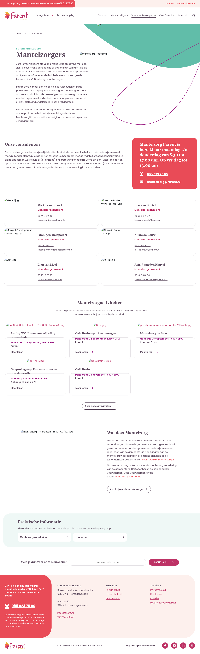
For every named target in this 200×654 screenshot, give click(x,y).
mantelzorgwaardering (127, 477)
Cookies (154, 599)
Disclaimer (156, 594)
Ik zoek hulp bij (66, 15)
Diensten (102, 15)
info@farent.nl (65, 613)
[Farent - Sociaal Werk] (16, 15)
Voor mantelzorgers (142, 15)
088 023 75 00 (23, 606)
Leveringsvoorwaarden (163, 603)
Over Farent (166, 15)
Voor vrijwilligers (119, 15)
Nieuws (170, 3)
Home (18, 33)
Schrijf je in (160, 562)
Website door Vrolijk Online (88, 645)
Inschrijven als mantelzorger (157, 460)
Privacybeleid (158, 590)
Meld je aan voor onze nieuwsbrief (44, 562)
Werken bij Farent (185, 3)
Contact (182, 15)
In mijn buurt (43, 15)
